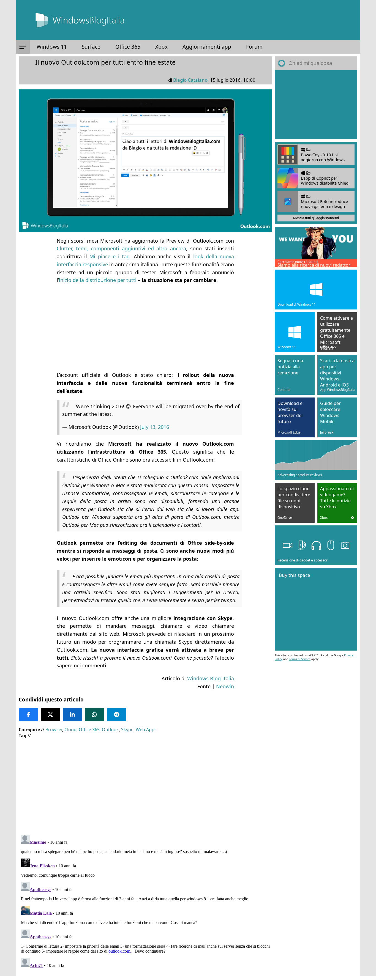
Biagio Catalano (190, 80)
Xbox (161, 46)
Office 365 (127, 46)
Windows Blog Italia (210, 678)
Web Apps (146, 729)
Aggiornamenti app (206, 46)
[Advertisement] (145, 327)
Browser (53, 729)
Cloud (70, 729)
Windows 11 (52, 46)
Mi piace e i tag (109, 256)
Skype (127, 729)
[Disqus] (145, 901)
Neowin (225, 686)
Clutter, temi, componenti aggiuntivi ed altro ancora (121, 248)
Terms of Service (299, 659)
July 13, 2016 (154, 427)
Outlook (110, 729)
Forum (254, 46)
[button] (23, 47)
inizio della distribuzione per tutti (98, 280)
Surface (91, 46)
